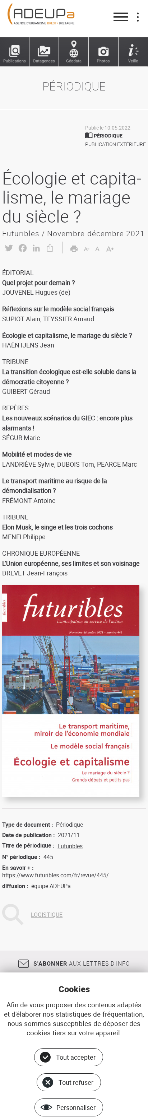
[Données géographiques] (74, 52)
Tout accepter (76, 1057)
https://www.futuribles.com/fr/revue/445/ (55, 875)
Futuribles (70, 846)
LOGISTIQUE (47, 915)
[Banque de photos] (103, 52)
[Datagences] (44, 52)
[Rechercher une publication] (14, 52)
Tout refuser (76, 1082)
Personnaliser (76, 1107)
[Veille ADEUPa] (133, 52)
